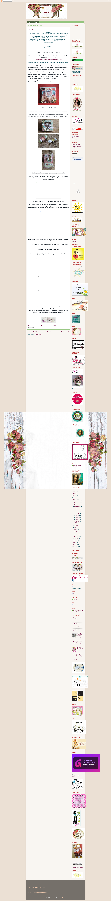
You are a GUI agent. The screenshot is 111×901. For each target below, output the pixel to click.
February (76, 536)
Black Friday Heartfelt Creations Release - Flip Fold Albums (77, 619)
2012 (75, 542)
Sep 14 (77, 515)
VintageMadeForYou (78, 867)
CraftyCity (30, 22)
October (76, 504)
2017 (75, 493)
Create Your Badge (75, 80)
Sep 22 (78, 510)
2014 (75, 499)
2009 (75, 546)
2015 (75, 497)
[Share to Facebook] (32, 327)
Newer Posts (32, 331)
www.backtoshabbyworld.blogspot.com (36, 890)
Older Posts (65, 331)
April (75, 533)
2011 (74, 544)
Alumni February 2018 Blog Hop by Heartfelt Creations (77, 636)
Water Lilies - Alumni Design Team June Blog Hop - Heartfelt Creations (77, 643)
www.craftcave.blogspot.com (34, 884)
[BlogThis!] (29, 327)
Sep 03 (78, 517)
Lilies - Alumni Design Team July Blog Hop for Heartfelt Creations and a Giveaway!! (77, 657)
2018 (75, 491)
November (77, 502)
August (76, 525)
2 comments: (62, 325)
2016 (75, 495)
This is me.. (31, 29)
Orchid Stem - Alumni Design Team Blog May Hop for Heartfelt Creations (77, 625)
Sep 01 (78, 521)
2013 (75, 540)
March (76, 534)
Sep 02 (78, 519)
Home (36, 22)
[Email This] (28, 327)
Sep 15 (77, 513)
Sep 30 (78, 508)
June (75, 529)
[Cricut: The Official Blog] (77, 611)
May (75, 531)
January (76, 538)
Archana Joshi (74, 78)
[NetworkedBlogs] (77, 158)
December (77, 500)
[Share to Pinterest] (33, 327)
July (75, 527)
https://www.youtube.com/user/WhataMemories (48, 59)
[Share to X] (31, 327)
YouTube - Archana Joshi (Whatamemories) (38, 892)
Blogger (64, 897)
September (77, 506)
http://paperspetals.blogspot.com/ (36, 887)
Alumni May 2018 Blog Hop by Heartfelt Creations (80, 650)
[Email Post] (67, 325)
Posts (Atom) (38, 334)
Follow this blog (77, 159)
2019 (75, 489)
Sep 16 (77, 511)
